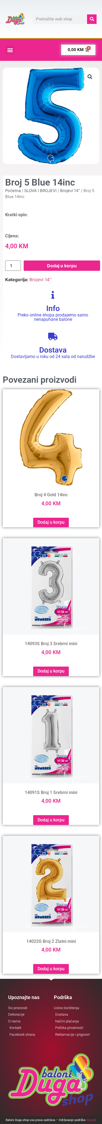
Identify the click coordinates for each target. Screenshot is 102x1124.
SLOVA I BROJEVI (40, 190)
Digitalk (91, 1120)
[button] (9, 49)
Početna (13, 190)
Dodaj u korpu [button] (51, 522)
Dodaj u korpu (62, 265)
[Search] (92, 19)
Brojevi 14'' (70, 190)
